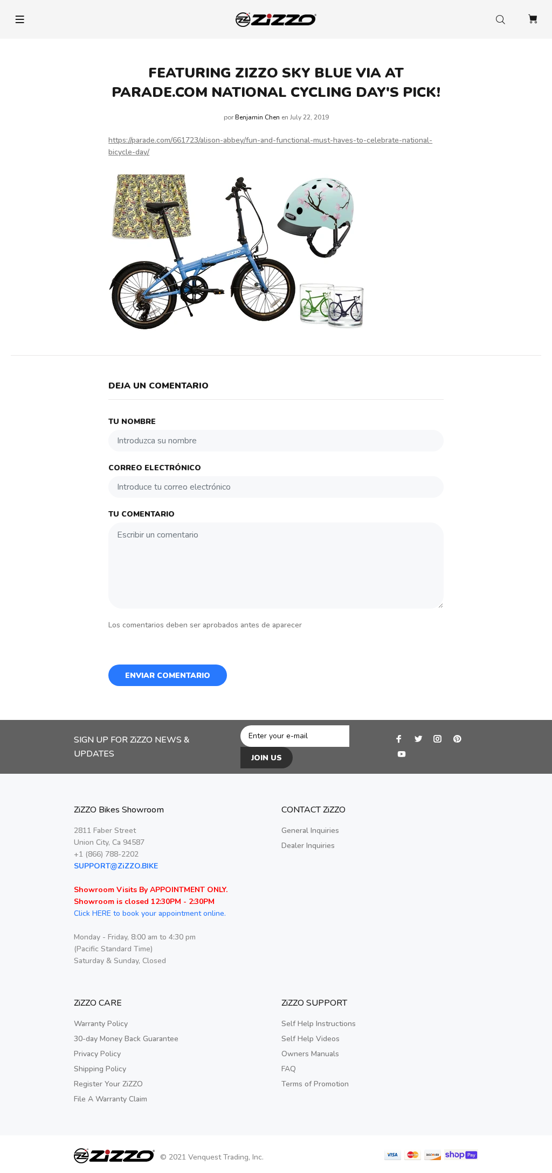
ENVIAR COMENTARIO (167, 675)
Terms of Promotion (315, 1084)
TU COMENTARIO (141, 514)
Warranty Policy (101, 1024)
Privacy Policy (97, 1054)
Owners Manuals (310, 1054)
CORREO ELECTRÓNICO (154, 468)
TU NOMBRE (132, 421)
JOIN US (266, 758)
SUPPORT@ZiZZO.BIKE (116, 866)
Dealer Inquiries (308, 845)
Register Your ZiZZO (108, 1084)
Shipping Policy (100, 1069)
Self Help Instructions (318, 1024)
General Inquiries (310, 830)
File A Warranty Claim (110, 1099)
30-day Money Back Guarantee (126, 1039)
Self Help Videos (310, 1039)
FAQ (288, 1069)
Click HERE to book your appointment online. (150, 913)
